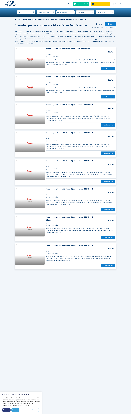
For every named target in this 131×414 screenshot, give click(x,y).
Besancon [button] (81, 20)
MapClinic (18, 20)
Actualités (67, 4)
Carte (100, 24)
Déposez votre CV (82, 4)
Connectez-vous (120, 4)
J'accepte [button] (6, 410)
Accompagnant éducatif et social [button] (62, 20)
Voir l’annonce (108, 69)
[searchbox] (85, 12)
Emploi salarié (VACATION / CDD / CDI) (36, 20)
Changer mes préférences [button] (29, 410)
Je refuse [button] (15, 410)
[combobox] (85, 12)
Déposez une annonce (102, 4)
